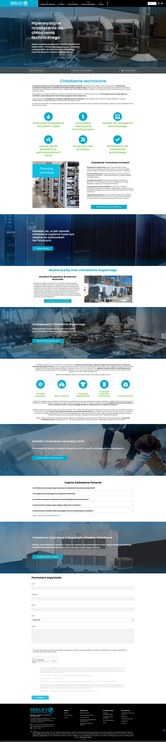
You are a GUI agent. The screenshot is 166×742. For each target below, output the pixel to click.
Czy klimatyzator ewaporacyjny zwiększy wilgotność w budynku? (56, 505)
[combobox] (1, 741)
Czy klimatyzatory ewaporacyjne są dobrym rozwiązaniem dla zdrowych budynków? (63, 488)
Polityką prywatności (88, 675)
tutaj (60, 515)
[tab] (83, 488)
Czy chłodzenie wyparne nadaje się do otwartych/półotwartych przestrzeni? (60, 499)
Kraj (33, 616)
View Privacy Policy (85, 737)
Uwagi (33, 626)
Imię (33, 584)
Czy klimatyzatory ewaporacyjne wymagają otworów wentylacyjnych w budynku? (62, 511)
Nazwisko (35, 594)
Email (34, 605)
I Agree (84, 739)
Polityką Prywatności (114, 667)
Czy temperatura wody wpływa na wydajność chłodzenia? (53, 493)
